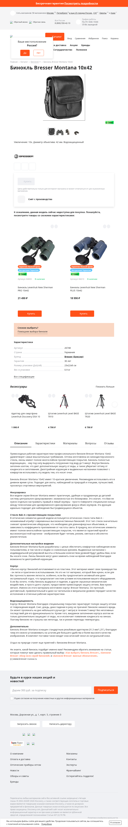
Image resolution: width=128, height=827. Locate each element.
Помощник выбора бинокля (32, 331)
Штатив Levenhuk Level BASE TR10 (63, 415)
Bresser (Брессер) (74, 356)
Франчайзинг (73, 770)
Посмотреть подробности (81, 3)
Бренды (85, 45)
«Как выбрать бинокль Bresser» (82, 652)
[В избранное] (17, 166)
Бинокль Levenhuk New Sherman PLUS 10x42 (87, 289)
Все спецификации (24, 376)
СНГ (95, 13)
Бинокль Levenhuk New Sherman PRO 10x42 (35, 289)
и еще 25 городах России (80, 13)
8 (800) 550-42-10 (62, 23)
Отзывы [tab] (109, 443)
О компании (16, 753)
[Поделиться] (32, 166)
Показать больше (105, 386)
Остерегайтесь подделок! (80, 776)
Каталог (24, 62)
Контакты (71, 759)
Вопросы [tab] (90, 443)
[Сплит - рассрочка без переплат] (109, 122)
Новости (14, 770)
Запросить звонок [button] (27, 723)
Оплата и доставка (55, 45)
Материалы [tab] (70, 443)
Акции (74, 45)
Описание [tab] (20, 443)
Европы (103, 13)
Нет (39, 52)
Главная (14, 62)
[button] (19, 22)
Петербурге (62, 13)
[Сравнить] (24, 166)
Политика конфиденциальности (103, 818)
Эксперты (71, 764)
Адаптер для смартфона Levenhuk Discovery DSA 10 (25, 415)
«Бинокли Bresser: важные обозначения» (75, 655)
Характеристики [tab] (45, 443)
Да (25, 52)
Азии (113, 13)
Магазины (71, 753)
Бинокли (35, 62)
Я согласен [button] (115, 822)
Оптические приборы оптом (25, 764)
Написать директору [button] (60, 723)
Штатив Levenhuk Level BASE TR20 (100, 415)
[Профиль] (69, 35)
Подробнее (46, 824)
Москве (50, 13)
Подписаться (106, 690)
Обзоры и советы (19, 776)
